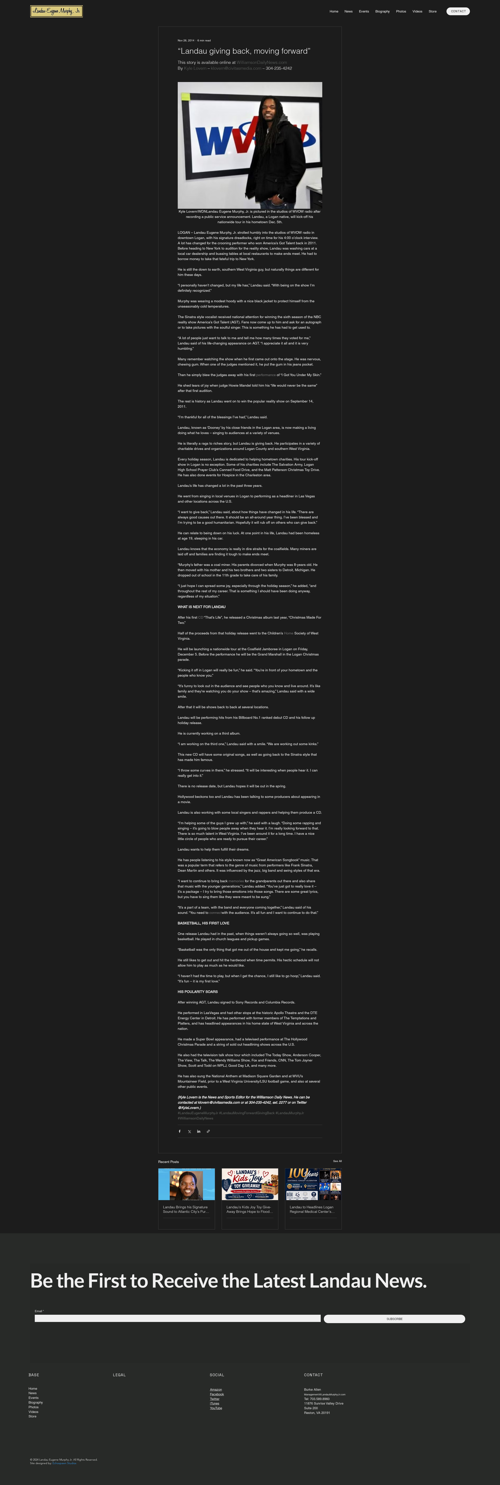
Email (39, 1311)
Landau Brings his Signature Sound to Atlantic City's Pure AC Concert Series (185, 1209)
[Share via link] (208, 1131)
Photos (34, 1407)
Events (34, 1398)
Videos (33, 1412)
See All (337, 1161)
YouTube (216, 1408)
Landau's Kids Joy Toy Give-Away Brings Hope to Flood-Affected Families (249, 1209)
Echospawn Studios (64, 1463)
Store (32, 1416)
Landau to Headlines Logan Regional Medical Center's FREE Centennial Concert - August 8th (311, 1209)
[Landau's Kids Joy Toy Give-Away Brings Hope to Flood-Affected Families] (250, 1184)
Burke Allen (312, 1389)
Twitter (215, 1399)
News (33, 1393)
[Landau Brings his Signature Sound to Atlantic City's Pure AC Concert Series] (186, 1184)
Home (33, 1388)
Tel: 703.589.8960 (316, 1399)
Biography (36, 1402)
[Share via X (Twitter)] (189, 1131)
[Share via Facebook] (179, 1131)
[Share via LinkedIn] (199, 1131)
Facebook (217, 1394)
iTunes (214, 1403)
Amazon (216, 1389)
